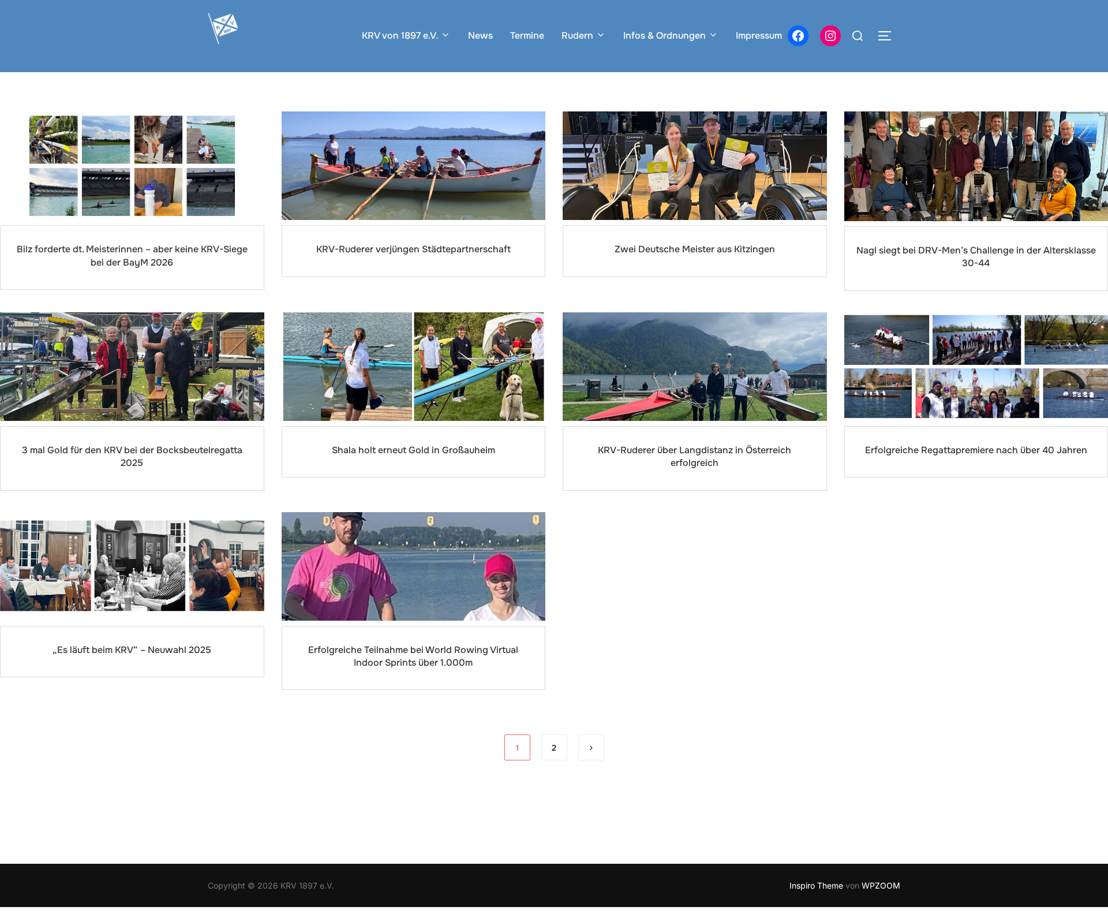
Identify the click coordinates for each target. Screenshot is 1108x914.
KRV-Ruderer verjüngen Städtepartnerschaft (413, 249)
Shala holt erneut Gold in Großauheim (413, 450)
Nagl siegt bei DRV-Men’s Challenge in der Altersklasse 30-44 (976, 256)
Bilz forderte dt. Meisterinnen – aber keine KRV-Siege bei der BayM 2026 (132, 255)
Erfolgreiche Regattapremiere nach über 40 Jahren (976, 450)
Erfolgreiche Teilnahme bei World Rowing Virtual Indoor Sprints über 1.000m (413, 656)
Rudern (577, 35)
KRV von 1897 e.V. (400, 35)
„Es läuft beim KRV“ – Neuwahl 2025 (132, 650)
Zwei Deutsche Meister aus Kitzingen (695, 249)
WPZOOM (881, 885)
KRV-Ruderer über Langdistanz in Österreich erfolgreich (694, 456)
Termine (527, 35)
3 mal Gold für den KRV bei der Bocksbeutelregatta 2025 (132, 456)
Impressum (759, 35)
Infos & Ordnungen (664, 35)
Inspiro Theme (816, 885)
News (480, 35)
